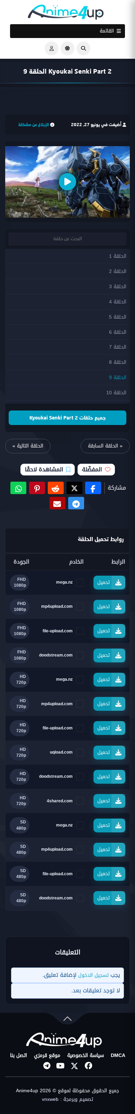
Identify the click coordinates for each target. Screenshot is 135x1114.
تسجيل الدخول (93, 975)
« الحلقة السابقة (105, 446)
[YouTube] (61, 1066)
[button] (83, 48)
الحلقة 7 (117, 347)
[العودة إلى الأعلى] (67, 1020)
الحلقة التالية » (27, 446)
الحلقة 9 (117, 377)
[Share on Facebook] (93, 488)
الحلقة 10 (116, 392)
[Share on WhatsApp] (18, 488)
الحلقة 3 (117, 286)
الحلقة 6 (117, 332)
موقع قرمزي (47, 1055)
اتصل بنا (18, 1055)
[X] (74, 1066)
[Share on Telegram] (76, 503)
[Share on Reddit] (56, 488)
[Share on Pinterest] (37, 488)
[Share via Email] (57, 503)
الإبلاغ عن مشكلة (33, 124)
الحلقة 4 (117, 301)
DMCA (118, 1055)
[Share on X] (74, 488)
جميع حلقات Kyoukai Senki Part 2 (67, 418)
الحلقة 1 (117, 256)
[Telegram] (47, 1066)
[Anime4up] (65, 13)
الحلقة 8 (117, 362)
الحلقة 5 (117, 317)
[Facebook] (88, 1066)
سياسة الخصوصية (85, 1055)
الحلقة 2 (117, 271)
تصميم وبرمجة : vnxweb (67, 1099)
